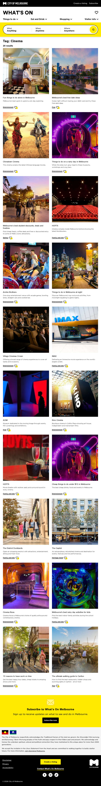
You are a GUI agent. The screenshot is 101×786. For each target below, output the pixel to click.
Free (53, 107)
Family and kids (58, 238)
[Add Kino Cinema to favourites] (65, 430)
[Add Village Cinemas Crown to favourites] (16, 366)
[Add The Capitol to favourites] (65, 558)
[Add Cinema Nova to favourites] (16, 622)
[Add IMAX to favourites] (66, 366)
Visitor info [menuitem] (90, 19)
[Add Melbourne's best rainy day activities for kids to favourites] (66, 622)
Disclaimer (6, 760)
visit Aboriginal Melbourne (35, 751)
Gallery (5, 238)
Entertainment (8, 107)
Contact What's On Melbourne (50, 769)
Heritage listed (57, 558)
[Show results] (93, 29)
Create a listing (80, 3)
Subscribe (93, 3)
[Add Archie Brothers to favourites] (16, 302)
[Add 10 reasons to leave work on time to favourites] (16, 686)
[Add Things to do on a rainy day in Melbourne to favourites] (65, 171)
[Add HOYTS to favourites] (66, 238)
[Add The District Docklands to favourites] (17, 558)
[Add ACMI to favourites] (9, 430)
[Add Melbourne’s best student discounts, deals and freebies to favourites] (11, 238)
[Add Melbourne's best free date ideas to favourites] (58, 107)
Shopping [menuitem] (65, 19)
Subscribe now (50, 720)
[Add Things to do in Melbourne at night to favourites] (65, 302)
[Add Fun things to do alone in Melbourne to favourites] (16, 107)
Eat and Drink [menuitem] (37, 19)
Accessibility (7, 768)
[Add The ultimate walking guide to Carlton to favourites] (57, 686)
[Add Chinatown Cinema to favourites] (16, 171)
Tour (53, 686)
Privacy (5, 764)
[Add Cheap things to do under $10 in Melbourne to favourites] (65, 494)
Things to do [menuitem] (9, 19)
